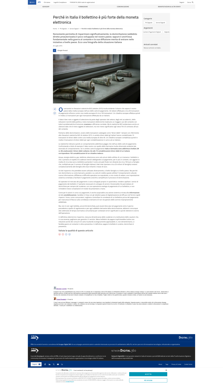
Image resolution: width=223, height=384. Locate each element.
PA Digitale (63, 29)
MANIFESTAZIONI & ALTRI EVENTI (169, 7)
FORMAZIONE (83, 7)
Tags (167, 364)
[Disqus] (111, 262)
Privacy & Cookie (176, 364)
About (161, 364)
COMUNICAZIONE (123, 7)
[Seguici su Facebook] (45, 364)
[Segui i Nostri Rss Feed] (62, 364)
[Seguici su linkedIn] (50, 364)
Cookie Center (188, 364)
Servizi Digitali (74, 29)
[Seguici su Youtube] (58, 364)
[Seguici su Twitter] (54, 364)
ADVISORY (45, 7)
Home (55, 29)
